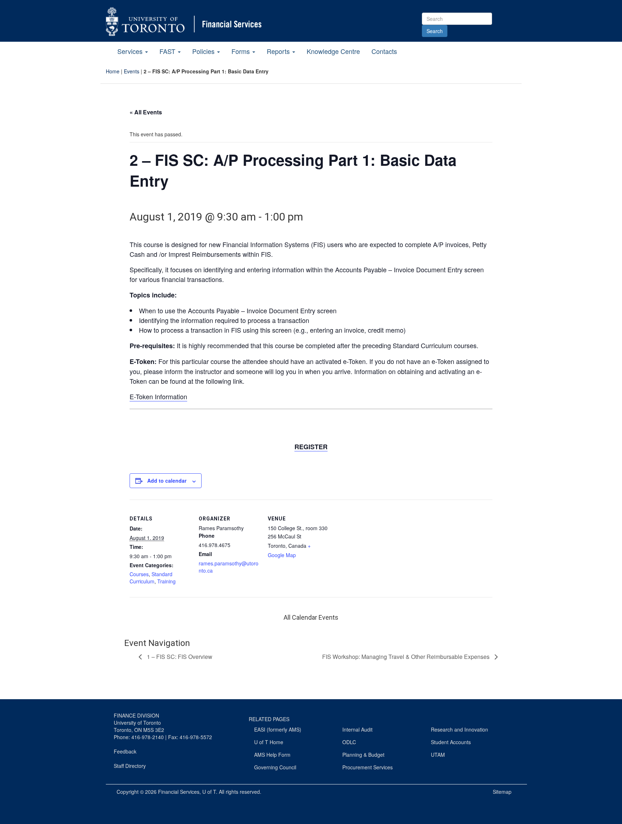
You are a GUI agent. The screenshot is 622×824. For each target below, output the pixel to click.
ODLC (349, 742)
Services (130, 51)
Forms (241, 51)
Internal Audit (357, 729)
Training (166, 581)
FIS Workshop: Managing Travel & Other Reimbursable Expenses (406, 656)
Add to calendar (166, 480)
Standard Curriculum (151, 577)
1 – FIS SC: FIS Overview (178, 656)
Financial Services (178, 791)
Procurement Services (367, 767)
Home (113, 71)
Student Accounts (451, 742)
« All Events (146, 112)
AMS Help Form (272, 754)
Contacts (384, 51)
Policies (204, 51)
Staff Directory (130, 765)
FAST (168, 51)
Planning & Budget (363, 754)
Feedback (125, 751)
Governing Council (275, 767)
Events (131, 71)
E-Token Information (158, 396)
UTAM (438, 754)
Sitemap (502, 791)
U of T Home (268, 742)
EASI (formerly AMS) (277, 729)
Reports (279, 51)
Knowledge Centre (333, 51)
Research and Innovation (459, 729)
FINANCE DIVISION (136, 715)
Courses (139, 574)
